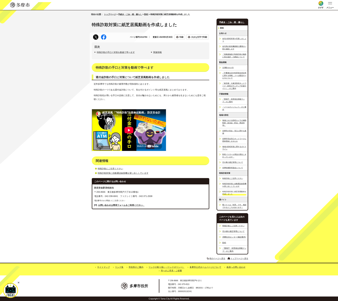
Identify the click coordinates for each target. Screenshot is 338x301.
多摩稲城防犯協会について (232, 168)
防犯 (146, 14)
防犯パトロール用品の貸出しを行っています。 (234, 155)
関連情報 (157, 52)
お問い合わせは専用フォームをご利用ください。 (121, 205)
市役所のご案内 (136, 267)
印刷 (181, 37)
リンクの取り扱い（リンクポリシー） (166, 267)
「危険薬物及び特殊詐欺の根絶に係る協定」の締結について (234, 55)
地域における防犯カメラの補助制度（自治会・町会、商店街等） (234, 122)
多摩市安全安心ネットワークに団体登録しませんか (234, 140)
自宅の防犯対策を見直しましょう (234, 40)
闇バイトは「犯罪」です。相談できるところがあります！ (234, 206)
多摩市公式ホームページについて (205, 267)
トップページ (110, 14)
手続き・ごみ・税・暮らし (130, 14)
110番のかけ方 (228, 68)
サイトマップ (103, 267)
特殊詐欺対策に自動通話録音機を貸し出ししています (123, 173)
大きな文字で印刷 (199, 37)
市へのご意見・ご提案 (171, 270)
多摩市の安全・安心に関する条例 (234, 132)
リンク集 (119, 267)
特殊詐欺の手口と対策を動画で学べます (116, 52)
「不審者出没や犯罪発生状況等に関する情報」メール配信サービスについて (234, 75)
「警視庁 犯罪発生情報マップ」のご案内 (233, 100)
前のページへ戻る (217, 258)
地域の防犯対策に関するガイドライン (234, 148)
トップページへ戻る (239, 258)
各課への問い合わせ (235, 267)
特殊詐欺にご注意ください (110, 169)
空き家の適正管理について (232, 162)
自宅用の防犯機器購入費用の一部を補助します (234, 47)
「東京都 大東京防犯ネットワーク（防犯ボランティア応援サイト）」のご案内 (234, 85)
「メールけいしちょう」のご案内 (234, 108)
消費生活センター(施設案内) (234, 237)
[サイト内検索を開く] (320, 3)
